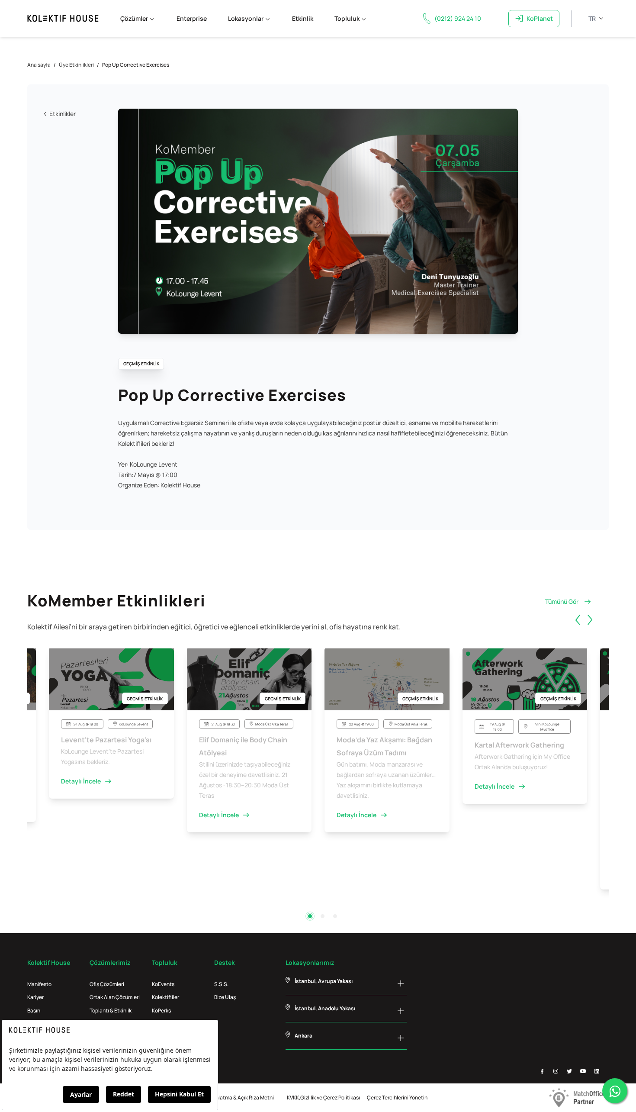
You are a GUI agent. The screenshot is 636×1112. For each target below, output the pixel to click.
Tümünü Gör (561, 601)
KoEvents (163, 984)
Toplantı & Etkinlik (111, 1010)
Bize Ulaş (225, 997)
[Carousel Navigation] (590, 630)
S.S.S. (221, 984)
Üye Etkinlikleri (76, 64)
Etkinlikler (62, 114)
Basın (33, 1010)
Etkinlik (302, 18)
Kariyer (35, 997)
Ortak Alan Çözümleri (115, 997)
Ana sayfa (39, 64)
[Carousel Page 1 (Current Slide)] (310, 916)
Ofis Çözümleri (107, 984)
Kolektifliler (165, 997)
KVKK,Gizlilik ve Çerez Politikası (323, 1097)
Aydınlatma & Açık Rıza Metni (240, 1097)
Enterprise (192, 18)
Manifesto (39, 984)
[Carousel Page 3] (335, 916)
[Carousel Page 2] (322, 916)
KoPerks (161, 1010)
